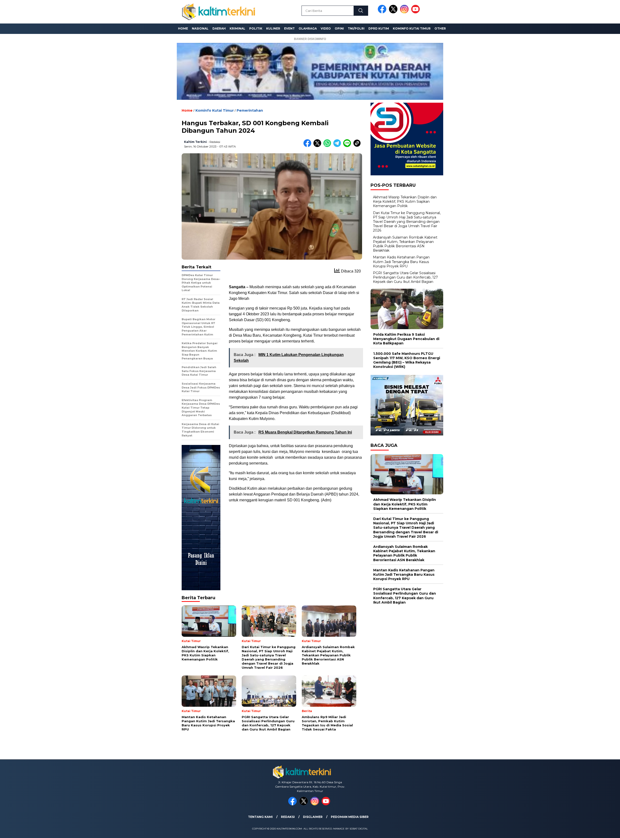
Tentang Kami (260, 817)
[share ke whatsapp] (328, 146)
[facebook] (383, 12)
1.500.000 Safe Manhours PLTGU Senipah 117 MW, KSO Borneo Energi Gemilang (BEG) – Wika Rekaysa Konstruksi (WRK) (406, 360)
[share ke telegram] (338, 146)
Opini (339, 28)
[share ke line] (348, 146)
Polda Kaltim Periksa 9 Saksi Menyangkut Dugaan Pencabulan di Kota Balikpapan (406, 338)
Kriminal (237, 28)
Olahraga (308, 28)
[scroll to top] (597, 830)
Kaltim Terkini (195, 142)
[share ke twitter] (318, 146)
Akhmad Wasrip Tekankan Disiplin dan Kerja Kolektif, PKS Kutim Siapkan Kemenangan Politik (405, 201)
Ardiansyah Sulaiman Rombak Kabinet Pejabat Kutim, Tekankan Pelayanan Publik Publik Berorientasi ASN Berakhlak (405, 244)
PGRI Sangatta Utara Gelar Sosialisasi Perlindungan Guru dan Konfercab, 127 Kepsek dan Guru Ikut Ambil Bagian (405, 277)
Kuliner (273, 28)
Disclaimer (313, 817)
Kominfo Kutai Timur (412, 28)
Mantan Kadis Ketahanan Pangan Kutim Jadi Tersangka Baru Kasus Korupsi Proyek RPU (401, 261)
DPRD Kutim (378, 28)
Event (289, 28)
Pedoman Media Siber (350, 817)
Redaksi (288, 817)
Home (183, 28)
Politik (255, 28)
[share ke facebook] (308, 146)
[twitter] (394, 12)
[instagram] (405, 12)
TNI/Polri (356, 28)
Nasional (200, 28)
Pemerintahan (250, 110)
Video (326, 28)
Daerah (219, 28)
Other (440, 28)
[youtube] (416, 12)
